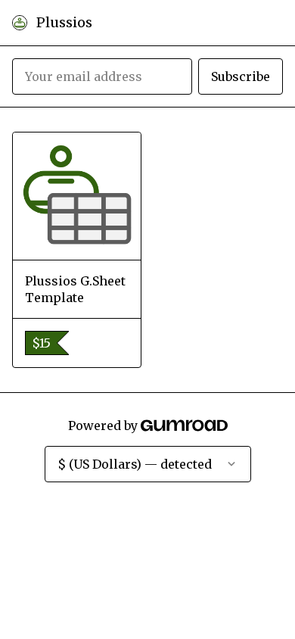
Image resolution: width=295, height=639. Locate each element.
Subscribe (240, 76)
